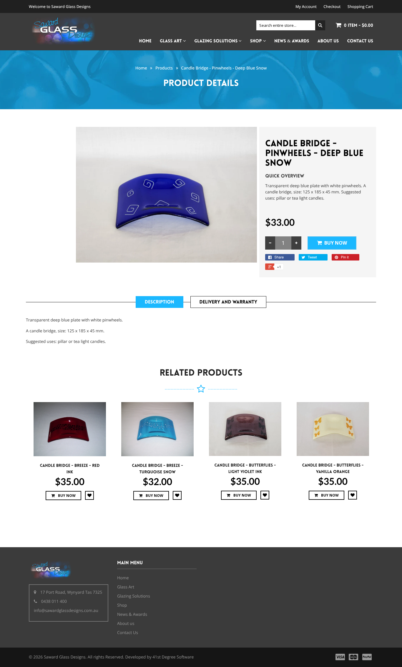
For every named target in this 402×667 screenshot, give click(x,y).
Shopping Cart (360, 6)
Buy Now (335, 243)
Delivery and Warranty (229, 302)
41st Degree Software (173, 657)
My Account (306, 6)
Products (164, 68)
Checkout (331, 6)
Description (159, 302)
